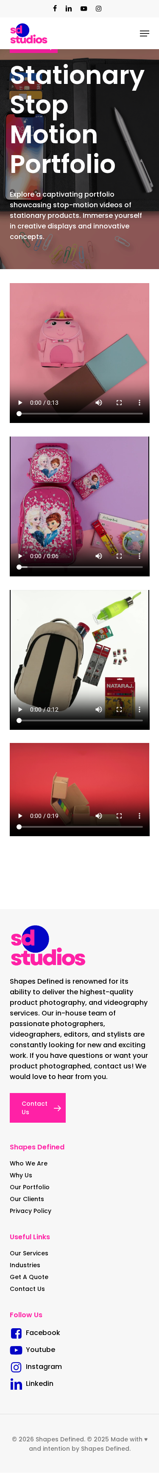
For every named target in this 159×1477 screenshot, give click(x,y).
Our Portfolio (30, 1187)
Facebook (41, 1333)
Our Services (29, 1253)
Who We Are (28, 1163)
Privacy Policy (30, 1211)
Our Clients (27, 1199)
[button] (144, 33)
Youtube (38, 1350)
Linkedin (37, 1383)
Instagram (42, 1366)
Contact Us (27, 1289)
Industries (25, 1265)
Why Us (21, 1175)
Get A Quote (29, 1277)
